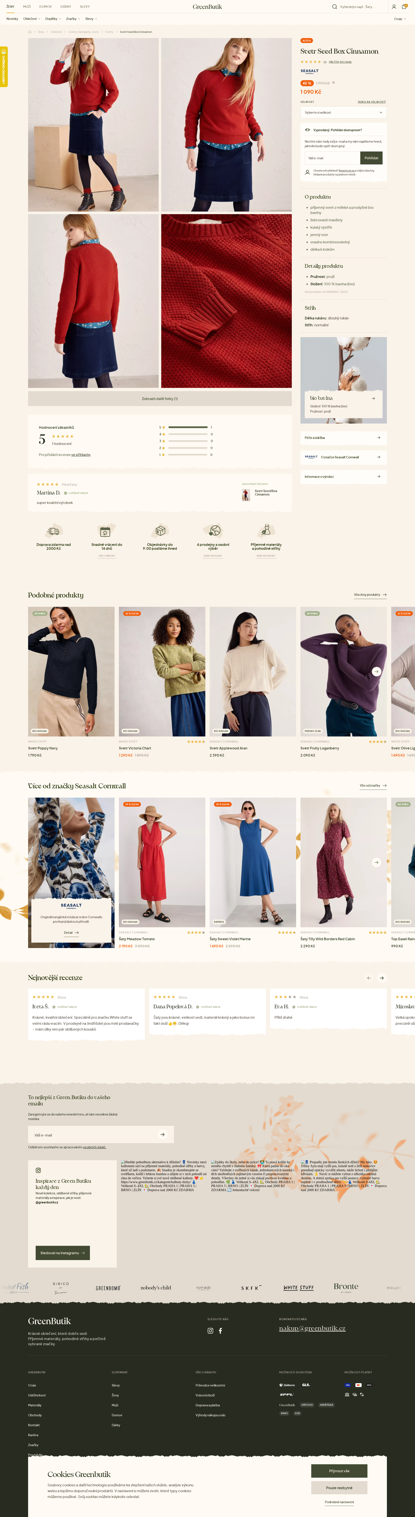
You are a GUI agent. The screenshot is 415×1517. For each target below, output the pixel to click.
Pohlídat (371, 158)
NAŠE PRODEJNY (213, 556)
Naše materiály (266, 556)
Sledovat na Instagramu (59, 1253)
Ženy (10, 6)
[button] (376, 671)
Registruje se (347, 170)
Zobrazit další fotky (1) (160, 398)
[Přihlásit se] (394, 6)
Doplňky (51, 19)
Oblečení (30, 19)
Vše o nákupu (107, 556)
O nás (398, 19)
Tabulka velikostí (372, 102)
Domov (45, 6)
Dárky (66, 6)
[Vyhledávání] (359, 6)
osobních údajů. (94, 1147)
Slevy (89, 19)
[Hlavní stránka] (208, 6)
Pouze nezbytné (339, 1487)
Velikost (307, 102)
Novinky (12, 19)
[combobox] (361, 7)
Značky (71, 19)
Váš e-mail (43, 1135)
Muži (27, 6)
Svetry (109, 31)
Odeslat (163, 1134)
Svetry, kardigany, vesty (84, 31)
